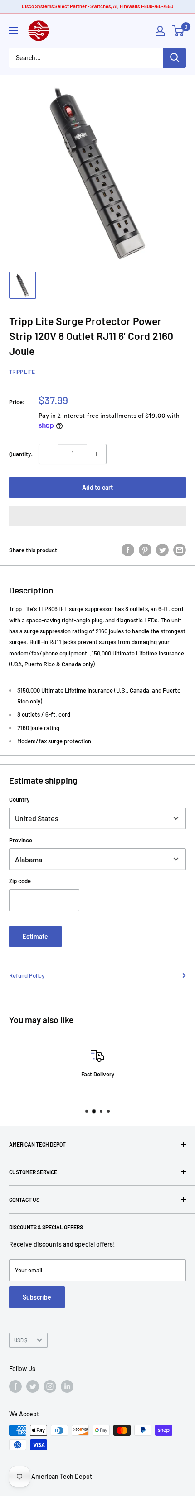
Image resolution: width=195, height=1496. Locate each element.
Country (19, 799)
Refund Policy (26, 975)
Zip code (20, 880)
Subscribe (37, 1297)
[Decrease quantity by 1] (48, 454)
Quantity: (21, 454)
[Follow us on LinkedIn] (67, 1386)
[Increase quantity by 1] (96, 454)
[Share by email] (179, 550)
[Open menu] (13, 30)
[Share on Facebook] (128, 550)
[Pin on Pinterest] (145, 550)
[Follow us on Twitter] (32, 1386)
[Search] (174, 58)
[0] (178, 30)
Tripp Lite (22, 371)
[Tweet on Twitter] (162, 550)
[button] (97, 516)
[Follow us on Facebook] (15, 1386)
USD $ (20, 1340)
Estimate (35, 936)
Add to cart (97, 487)
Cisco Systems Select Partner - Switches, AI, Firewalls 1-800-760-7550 (97, 6)
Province (20, 840)
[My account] (160, 31)
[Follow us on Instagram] (50, 1386)
